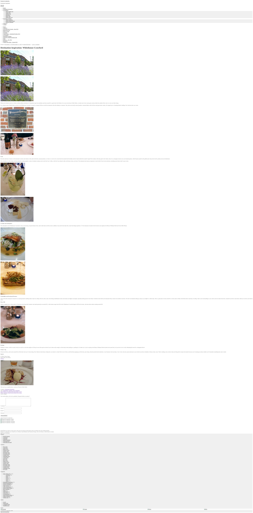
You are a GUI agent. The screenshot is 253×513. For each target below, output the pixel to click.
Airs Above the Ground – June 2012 (10, 29)
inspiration (17, 390)
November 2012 (6, 454)
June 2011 (5, 458)
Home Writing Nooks (10, 21)
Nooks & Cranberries (5, 1)
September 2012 (6, 456)
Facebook (5, 32)
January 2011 (6, 463)
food (14, 390)
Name (2, 408)
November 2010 (6, 465)
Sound (7, 478)
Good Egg (5, 437)
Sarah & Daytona (26, 44)
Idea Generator (6, 489)
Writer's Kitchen (6, 496)
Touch (7, 481)
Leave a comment (35, 44)
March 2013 (5, 449)
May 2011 (5, 459)
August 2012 (6, 457)
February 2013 (6, 450)
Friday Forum (6, 485)
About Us (5, 23)
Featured (10, 390)
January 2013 (6, 451)
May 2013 (5, 446)
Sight (7, 476)
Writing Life (8, 14)
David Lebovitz (6, 436)
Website (2, 358)
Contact (4, 24)
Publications (5, 491)
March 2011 (5, 461)
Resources (8, 15)
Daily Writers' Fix (7, 473)
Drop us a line (6, 31)
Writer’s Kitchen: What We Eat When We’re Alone (11, 392)
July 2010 (5, 469)
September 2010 (6, 468)
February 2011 (6, 462)
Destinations (5, 390)
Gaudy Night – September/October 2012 (11, 34)
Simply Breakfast (6, 440)
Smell (7, 477)
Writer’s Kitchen (9, 19)
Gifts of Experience (7, 486)
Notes (4, 490)
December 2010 (6, 464)
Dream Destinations (7, 483)
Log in (4, 502)
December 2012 (6, 452)
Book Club (8, 16)
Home (4, 8)
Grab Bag (8, 475)
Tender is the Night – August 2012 (10, 42)
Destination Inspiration (8, 9)
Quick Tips (8, 12)
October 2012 (6, 455)
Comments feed (6, 504)
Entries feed (5, 503)
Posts (4, 38)
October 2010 (6, 467)
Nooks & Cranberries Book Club (10, 37)
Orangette (5, 438)
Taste (7, 479)
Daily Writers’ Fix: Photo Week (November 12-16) (11, 391)
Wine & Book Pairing (7, 495)
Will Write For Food (7, 442)
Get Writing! (5, 10)
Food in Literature (9, 22)
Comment (3, 405)
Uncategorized (6, 494)
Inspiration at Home (7, 18)
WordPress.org (6, 505)
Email (2, 410)
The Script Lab (6, 441)
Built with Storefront (5, 511)
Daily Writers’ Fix (9, 11)
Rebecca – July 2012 (7, 39)
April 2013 (5, 448)
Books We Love (9, 17)
